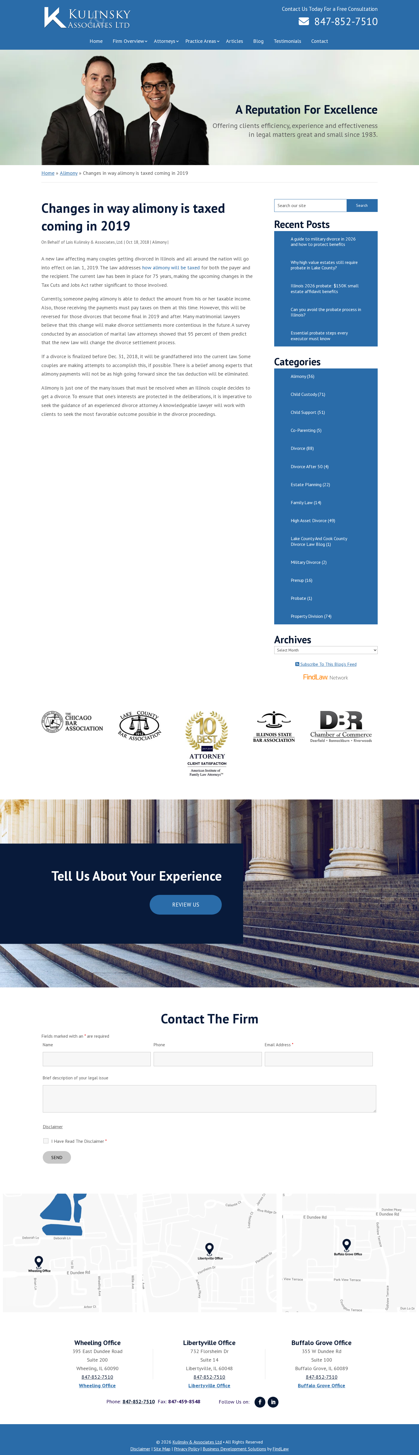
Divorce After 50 (307, 466)
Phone (159, 1044)
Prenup (297, 580)
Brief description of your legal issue (75, 1078)
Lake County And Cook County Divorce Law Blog (319, 541)
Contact (319, 41)
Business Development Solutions (234, 1449)
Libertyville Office (209, 1385)
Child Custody (304, 394)
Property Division (307, 616)
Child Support (303, 412)
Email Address (279, 1044)
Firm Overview (128, 41)
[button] (413, 1413)
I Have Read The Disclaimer (79, 1141)
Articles (234, 41)
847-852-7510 (346, 21)
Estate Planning (306, 484)
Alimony (159, 242)
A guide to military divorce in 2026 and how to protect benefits (323, 241)
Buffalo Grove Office (321, 1385)
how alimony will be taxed (171, 267)
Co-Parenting (303, 430)
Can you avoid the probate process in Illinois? (326, 312)
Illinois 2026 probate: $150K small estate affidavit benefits (325, 288)
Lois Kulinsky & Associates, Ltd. (94, 242)
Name (48, 1044)
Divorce (298, 448)
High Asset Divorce (309, 520)
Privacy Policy (186, 1449)
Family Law (302, 502)
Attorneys (164, 41)
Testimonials (287, 41)
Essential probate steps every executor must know (319, 335)
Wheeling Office (97, 1385)
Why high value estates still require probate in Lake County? (324, 264)
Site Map (162, 1449)
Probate (298, 598)
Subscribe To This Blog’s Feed (328, 664)
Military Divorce (306, 562)
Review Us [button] (185, 904)
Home (96, 41)
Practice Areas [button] (200, 41)
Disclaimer (53, 1126)
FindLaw (280, 1449)
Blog (258, 41)
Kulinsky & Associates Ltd (197, 1442)
